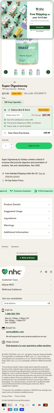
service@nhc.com (15, 332)
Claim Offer (40, 27)
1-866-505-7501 (12, 314)
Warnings (9, 225)
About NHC (8, 284)
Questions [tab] (15, 247)
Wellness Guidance (12, 289)
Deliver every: (11, 115)
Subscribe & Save (20, 110)
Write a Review (29, 258)
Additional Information (16, 232)
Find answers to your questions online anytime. (28, 345)
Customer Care (10, 280)
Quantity (5, 140)
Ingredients (10, 218)
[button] (9, 82)
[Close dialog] (51, 3)
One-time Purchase (18, 133)
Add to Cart (34, 146)
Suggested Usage (13, 211)
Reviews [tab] (5, 247)
